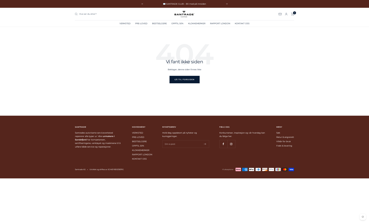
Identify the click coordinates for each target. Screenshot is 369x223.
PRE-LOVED (141, 23)
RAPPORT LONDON (220, 23)
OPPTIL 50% (177, 23)
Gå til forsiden (185, 79)
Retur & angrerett (285, 137)
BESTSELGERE (159, 23)
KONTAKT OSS (242, 23)
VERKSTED (125, 23)
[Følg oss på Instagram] (231, 144)
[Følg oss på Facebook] (223, 144)
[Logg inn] (286, 14)
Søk (278, 132)
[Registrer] (205, 144)
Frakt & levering (284, 145)
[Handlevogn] (292, 14)
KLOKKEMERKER (196, 23)
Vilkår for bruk (283, 141)
